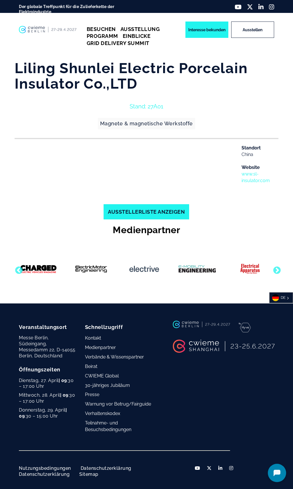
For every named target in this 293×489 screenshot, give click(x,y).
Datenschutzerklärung (106, 468)
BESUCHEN (101, 29)
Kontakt (93, 338)
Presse (92, 394)
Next (275, 269)
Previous (17, 269)
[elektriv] (144, 269)
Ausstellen (252, 30)
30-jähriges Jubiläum (107, 385)
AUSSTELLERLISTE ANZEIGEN (146, 212)
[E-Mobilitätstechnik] (197, 268)
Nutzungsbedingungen (45, 468)
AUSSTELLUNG (140, 29)
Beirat (91, 366)
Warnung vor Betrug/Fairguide (118, 404)
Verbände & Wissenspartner (114, 357)
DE (283, 297)
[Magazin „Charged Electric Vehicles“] (38, 269)
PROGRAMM (102, 36)
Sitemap (88, 474)
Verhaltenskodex (102, 413)
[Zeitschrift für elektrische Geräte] (250, 269)
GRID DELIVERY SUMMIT (118, 43)
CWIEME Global (102, 376)
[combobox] (281, 297)
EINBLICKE (137, 36)
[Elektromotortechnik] (91, 269)
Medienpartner (100, 347)
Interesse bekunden (206, 30)
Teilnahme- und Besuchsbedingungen (108, 426)
